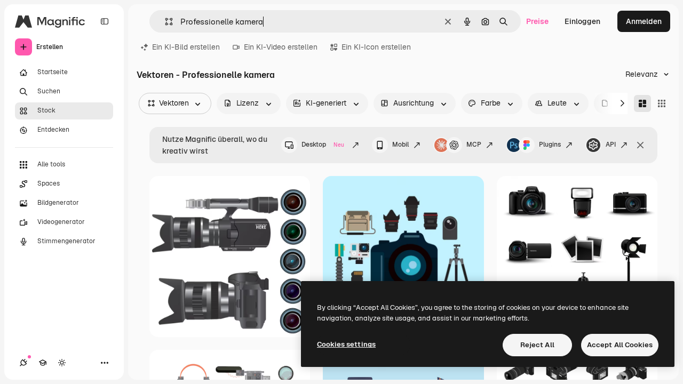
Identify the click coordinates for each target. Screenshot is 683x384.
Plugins (550, 144)
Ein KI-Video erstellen (280, 47)
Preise (537, 21)
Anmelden (644, 21)
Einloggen (582, 21)
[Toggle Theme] (61, 362)
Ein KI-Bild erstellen (186, 47)
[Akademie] (42, 362)
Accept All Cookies (620, 344)
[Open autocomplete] (164, 22)
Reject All (537, 344)
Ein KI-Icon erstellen (376, 47)
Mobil (400, 144)
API (611, 144)
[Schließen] (640, 145)
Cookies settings (346, 344)
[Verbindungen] (23, 362)
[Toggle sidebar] (104, 21)
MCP (473, 144)
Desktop (322, 144)
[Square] (661, 103)
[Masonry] (642, 103)
